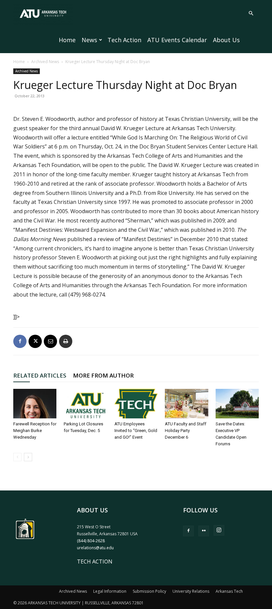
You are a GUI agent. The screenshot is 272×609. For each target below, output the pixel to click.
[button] (251, 13)
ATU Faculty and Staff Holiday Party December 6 (185, 430)
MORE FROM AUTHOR (103, 375)
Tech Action (124, 40)
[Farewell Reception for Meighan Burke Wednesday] (34, 404)
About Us (226, 40)
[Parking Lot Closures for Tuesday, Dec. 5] (85, 404)
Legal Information (109, 591)
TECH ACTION (94, 561)
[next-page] (28, 457)
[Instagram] (219, 530)
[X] (35, 341)
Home (67, 40)
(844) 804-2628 (91, 541)
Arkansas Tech (229, 591)
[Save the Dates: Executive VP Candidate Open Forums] (237, 404)
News (89, 40)
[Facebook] (20, 341)
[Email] (50, 341)
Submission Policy (149, 591)
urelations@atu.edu (95, 548)
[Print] (65, 341)
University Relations (190, 591)
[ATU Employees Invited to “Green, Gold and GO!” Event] (136, 404)
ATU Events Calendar (177, 40)
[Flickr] (203, 531)
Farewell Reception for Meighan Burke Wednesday (34, 430)
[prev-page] (17, 457)
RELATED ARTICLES (39, 375)
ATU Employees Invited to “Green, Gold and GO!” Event (135, 430)
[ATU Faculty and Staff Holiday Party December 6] (186, 404)
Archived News (45, 61)
